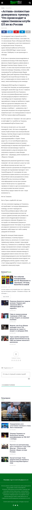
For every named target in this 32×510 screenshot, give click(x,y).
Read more (6, 296)
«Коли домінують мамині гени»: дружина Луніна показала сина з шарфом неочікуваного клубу (14, 415)
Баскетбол (8, 8)
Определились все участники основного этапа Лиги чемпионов (20, 425)
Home (2, 8)
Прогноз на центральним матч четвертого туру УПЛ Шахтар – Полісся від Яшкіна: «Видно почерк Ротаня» (20, 448)
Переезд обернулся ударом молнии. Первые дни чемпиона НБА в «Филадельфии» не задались (20, 304)
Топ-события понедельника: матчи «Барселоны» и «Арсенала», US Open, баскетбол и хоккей (22, 281)
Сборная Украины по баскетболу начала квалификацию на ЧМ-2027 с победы (20, 436)
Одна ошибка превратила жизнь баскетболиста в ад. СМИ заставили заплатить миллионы (20, 339)
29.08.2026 (13, 321)
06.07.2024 (4, 28)
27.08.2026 (13, 429)
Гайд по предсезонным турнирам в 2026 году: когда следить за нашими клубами (19, 316)
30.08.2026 (4, 287)
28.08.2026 (13, 454)
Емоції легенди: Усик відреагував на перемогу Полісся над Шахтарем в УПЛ (19, 460)
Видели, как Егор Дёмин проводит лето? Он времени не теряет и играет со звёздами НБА (19, 328)
